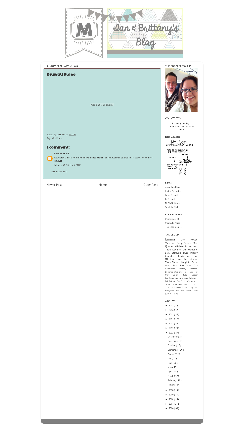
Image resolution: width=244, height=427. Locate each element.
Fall (167, 281)
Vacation (171, 243)
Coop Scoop (185, 243)
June (170, 362)
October (172, 345)
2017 (171, 305)
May (170, 367)
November (173, 340)
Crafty (179, 287)
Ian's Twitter (171, 198)
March (171, 375)
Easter (195, 275)
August (171, 354)
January (171, 384)
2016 (171, 309)
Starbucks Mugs (172, 222)
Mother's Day (188, 287)
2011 (191, 284)
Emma (173, 239)
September (173, 349)
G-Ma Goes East (175, 265)
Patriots (184, 281)
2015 (173, 287)
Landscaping (171, 278)
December (173, 336)
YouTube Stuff (172, 206)
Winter (176, 294)
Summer (169, 272)
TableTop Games (173, 226)
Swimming (169, 294)
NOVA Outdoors (172, 202)
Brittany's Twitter (173, 191)
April (170, 371)
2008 (171, 399)
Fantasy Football (188, 268)
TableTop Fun (174, 249)
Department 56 (172, 218)
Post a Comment (59, 171)
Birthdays (177, 262)
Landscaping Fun (188, 255)
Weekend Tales (182, 272)
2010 (171, 390)
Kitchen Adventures (186, 246)
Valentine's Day (180, 284)
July (170, 358)
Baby (168, 252)
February (172, 380)
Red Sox (181, 290)
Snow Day (192, 265)
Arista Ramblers (172, 187)
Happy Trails (183, 259)
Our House (57, 138)
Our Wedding (190, 249)
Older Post (150, 185)
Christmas (193, 278)
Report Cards (192, 290)
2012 (187, 275)
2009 (171, 394)
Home (103, 185)
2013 (196, 284)
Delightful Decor (189, 262)
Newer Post (54, 185)
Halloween (172, 268)
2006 (171, 408)
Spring (168, 284)
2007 (171, 403)
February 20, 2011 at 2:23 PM (67, 165)
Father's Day (175, 281)
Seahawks (193, 281)
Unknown (59, 153)
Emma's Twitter (172, 194)
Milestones (171, 259)
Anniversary (182, 278)
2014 (168, 287)
